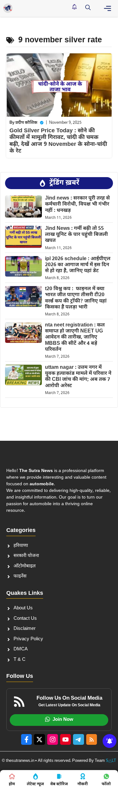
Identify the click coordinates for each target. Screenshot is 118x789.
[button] (88, 8)
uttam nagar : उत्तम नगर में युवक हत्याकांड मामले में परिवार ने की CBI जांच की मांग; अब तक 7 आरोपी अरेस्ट (78, 376)
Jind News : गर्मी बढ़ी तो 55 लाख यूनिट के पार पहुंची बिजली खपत (76, 234)
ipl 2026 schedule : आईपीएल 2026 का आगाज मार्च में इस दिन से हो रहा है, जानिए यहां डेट (77, 265)
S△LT (111, 760)
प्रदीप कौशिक (26, 122)
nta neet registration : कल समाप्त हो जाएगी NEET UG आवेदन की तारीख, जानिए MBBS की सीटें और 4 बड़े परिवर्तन (75, 337)
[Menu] (107, 8)
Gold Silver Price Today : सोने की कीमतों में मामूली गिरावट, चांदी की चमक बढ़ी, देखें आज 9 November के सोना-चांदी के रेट (58, 141)
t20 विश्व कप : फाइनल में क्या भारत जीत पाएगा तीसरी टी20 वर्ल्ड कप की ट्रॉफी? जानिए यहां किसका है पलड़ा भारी (76, 298)
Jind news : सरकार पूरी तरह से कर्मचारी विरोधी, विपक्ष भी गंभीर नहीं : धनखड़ (77, 204)
